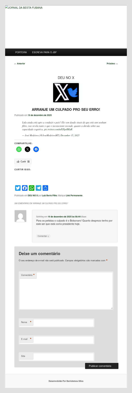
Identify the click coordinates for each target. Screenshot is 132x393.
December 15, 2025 (69, 135)
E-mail (26, 339)
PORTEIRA (21, 52)
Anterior (19, 63)
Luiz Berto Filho (49, 195)
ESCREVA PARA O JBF (44, 52)
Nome (26, 322)
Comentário (28, 275)
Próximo (112, 63)
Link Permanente (74, 195)
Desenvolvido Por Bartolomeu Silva (66, 381)
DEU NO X (33, 195)
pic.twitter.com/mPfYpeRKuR (58, 129)
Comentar (43, 235)
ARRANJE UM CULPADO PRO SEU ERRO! (66, 109)
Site (23, 356)
